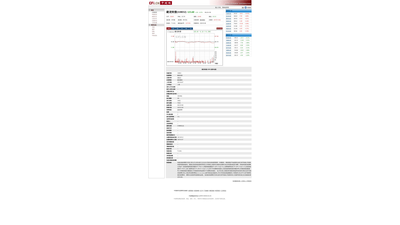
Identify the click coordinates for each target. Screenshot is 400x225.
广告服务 (206, 190)
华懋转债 (228, 50)
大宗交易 (154, 23)
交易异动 (154, 20)
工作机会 (223, 190)
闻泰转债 (228, 21)
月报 (153, 27)
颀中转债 (228, 55)
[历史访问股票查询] (243, 7)
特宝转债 (228, 31)
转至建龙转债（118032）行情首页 (242, 181)
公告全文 (154, 18)
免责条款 (190, 190)
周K (178, 28)
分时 (169, 28)
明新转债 (228, 28)
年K (191, 28)
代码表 (249, 7)
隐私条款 (211, 190)
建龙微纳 (202, 20)
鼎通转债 (228, 43)
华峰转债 (228, 40)
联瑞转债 (228, 38)
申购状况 (154, 14)
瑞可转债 (228, 48)
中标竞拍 (154, 35)
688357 (179, 77)
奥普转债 (228, 53)
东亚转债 (228, 26)
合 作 (201, 190)
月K (182, 28)
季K (186, 28)
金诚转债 (228, 23)
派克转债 (228, 16)
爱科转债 (228, 18)
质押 (153, 33)
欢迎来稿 (196, 190)
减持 (153, 29)
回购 (153, 31)
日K (173, 28)
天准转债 (228, 45)
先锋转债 (228, 13)
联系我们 (217, 190)
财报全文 (154, 16)
